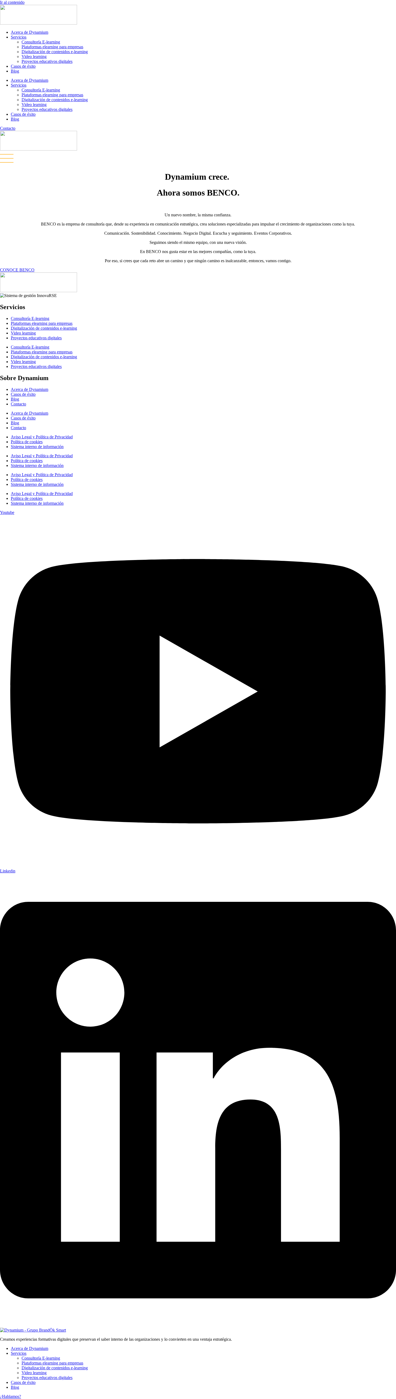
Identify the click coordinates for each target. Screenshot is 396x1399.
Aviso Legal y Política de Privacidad (42, 437)
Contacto (18, 404)
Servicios (18, 37)
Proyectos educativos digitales (47, 61)
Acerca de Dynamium (29, 32)
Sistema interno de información (37, 446)
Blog (15, 71)
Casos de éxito (23, 66)
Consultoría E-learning (41, 42)
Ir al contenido (12, 2)
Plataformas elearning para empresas (52, 47)
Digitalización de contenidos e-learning (55, 51)
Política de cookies (27, 441)
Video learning (34, 56)
